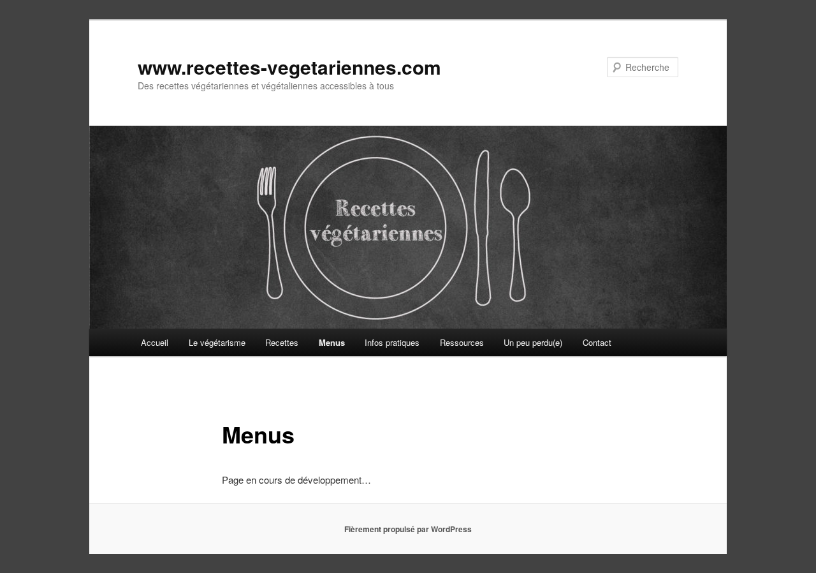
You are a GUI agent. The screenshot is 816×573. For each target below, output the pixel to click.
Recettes (281, 342)
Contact (597, 342)
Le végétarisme (217, 342)
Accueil (154, 342)
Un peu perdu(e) (533, 342)
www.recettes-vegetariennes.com (289, 66)
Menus (332, 342)
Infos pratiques (392, 342)
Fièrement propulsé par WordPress (408, 529)
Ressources (462, 342)
